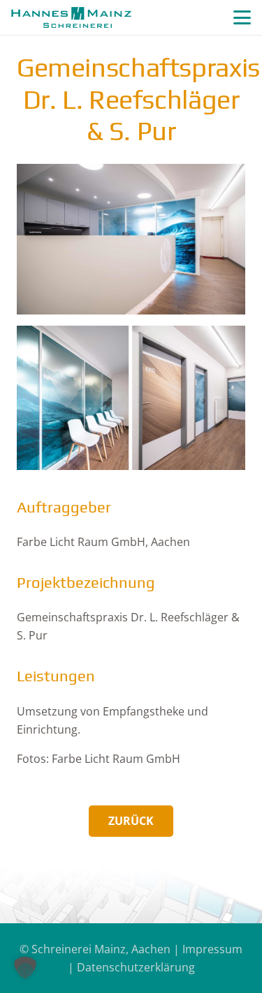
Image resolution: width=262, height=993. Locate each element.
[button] (242, 17)
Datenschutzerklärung (136, 967)
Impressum (212, 949)
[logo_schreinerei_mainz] (71, 17)
